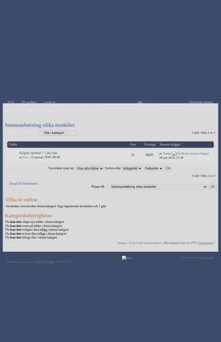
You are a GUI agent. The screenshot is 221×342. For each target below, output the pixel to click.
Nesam (167, 153)
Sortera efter (113, 168)
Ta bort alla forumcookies (145, 242)
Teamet (121, 242)
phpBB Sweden (45, 261)
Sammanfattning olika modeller (40, 125)
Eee (25, 157)
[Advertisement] (110, 65)
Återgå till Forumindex (23, 183)
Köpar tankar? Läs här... (40, 153)
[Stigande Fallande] (158, 168)
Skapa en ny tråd (21, 133)
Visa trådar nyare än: (61, 168)
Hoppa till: (98, 186)
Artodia (208, 257)
